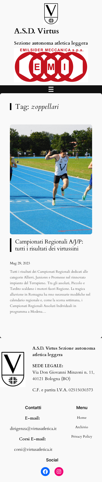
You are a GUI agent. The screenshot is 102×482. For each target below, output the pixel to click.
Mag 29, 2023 (20, 263)
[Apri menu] (51, 89)
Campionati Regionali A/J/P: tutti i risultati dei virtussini (49, 245)
